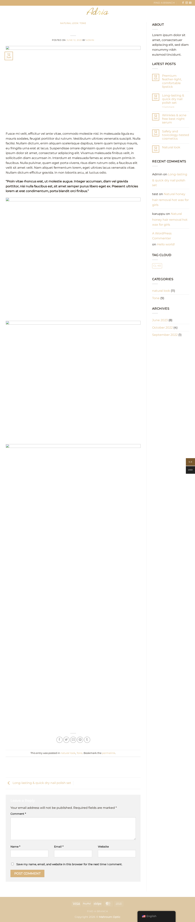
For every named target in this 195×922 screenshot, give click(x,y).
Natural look (171, 147)
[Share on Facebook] (59, 740)
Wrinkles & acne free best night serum (174, 118)
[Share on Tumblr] (87, 740)
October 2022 (162, 327)
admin (90, 40)
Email (58, 846)
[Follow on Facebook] (183, 3)
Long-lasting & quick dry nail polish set (41, 783)
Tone (83, 23)
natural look (69, 23)
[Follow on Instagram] (186, 3)
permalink (108, 753)
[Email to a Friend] (73, 740)
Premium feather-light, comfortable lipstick (172, 81)
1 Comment (171, 107)
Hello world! (166, 244)
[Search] (24, 11)
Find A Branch (164, 2)
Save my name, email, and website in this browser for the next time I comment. (69, 864)
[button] (10, 11)
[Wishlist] (171, 11)
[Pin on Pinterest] (80, 740)
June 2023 (160, 320)
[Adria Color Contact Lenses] (97, 11)
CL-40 (157, 265)
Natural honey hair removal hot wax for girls (170, 199)
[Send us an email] (190, 3)
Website (103, 846)
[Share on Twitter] (66, 740)
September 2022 (165, 335)
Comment (18, 813)
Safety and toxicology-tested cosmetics (175, 135)
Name (15, 846)
